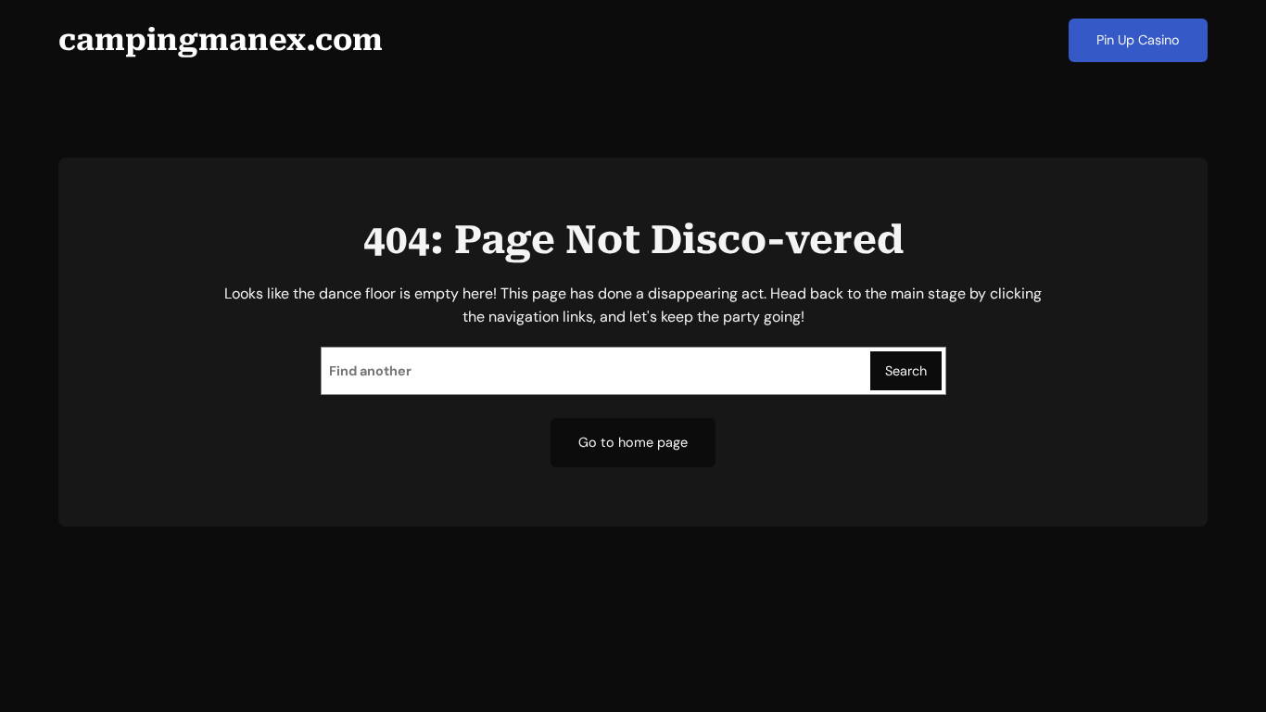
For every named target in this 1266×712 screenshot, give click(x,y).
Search (906, 370)
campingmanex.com (220, 39)
